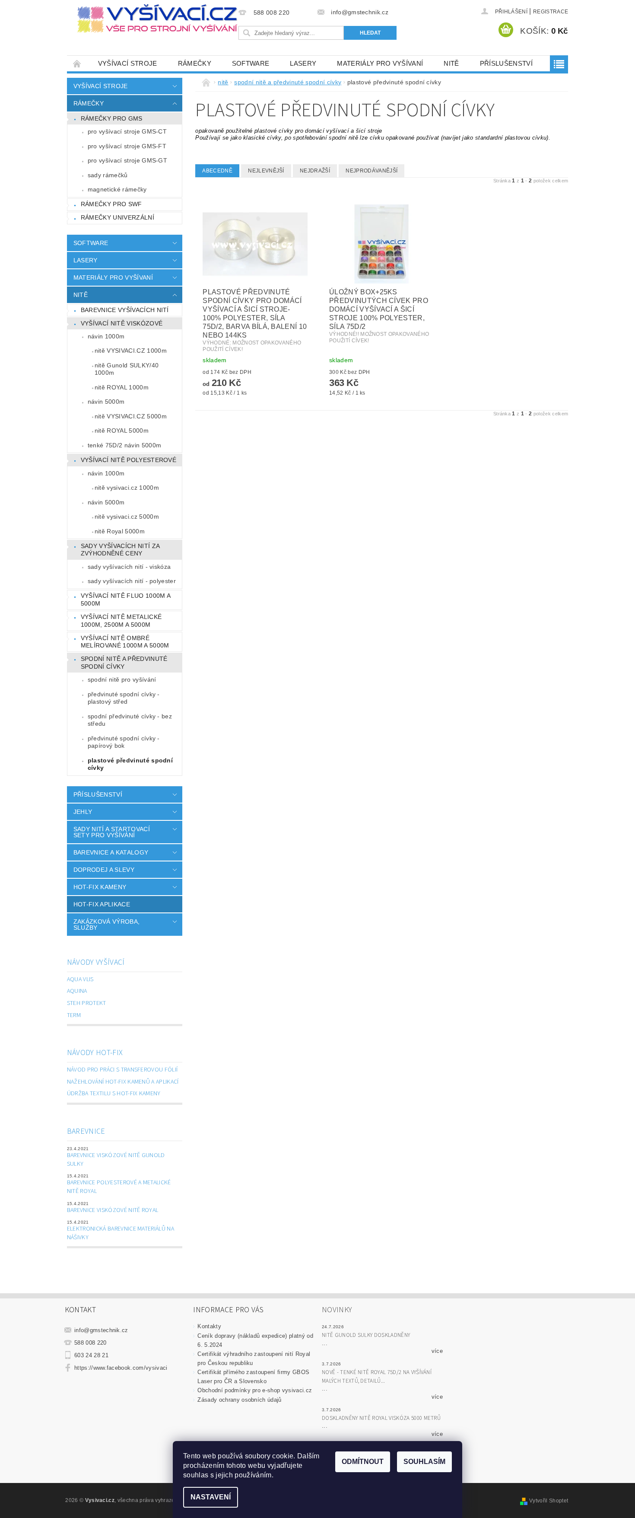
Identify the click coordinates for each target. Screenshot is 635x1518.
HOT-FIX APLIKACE (101, 904)
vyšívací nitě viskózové (121, 323)
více (437, 1351)
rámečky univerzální (117, 217)
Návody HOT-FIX (95, 1052)
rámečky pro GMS (112, 118)
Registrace (550, 12)
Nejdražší (315, 171)
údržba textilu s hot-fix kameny (114, 1093)
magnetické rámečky (117, 189)
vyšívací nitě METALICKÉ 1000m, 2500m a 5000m (121, 620)
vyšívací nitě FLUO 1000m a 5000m (126, 599)
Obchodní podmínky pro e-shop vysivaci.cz (254, 1390)
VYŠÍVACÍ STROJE (127, 63)
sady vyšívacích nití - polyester (132, 580)
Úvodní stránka (77, 63)
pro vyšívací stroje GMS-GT (127, 160)
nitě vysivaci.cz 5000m (127, 516)
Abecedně (217, 171)
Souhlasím (424, 1461)
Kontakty (209, 1326)
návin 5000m (106, 401)
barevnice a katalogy (110, 852)
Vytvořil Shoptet (548, 1501)
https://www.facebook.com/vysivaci (121, 1368)
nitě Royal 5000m (120, 531)
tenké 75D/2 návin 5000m (124, 445)
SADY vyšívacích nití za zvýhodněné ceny (120, 549)
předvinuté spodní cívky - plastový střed (124, 698)
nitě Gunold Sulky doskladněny (366, 1335)
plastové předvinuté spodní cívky (130, 764)
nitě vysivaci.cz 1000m (127, 487)
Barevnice (86, 1131)
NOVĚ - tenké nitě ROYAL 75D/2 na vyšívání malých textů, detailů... (377, 1376)
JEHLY (82, 811)
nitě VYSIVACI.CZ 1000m (131, 350)
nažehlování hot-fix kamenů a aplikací (123, 1082)
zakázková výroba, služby (106, 924)
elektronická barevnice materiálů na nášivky (120, 1233)
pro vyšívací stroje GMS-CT (127, 131)
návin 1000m (106, 336)
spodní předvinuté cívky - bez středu (130, 720)
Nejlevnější (266, 171)
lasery (303, 63)
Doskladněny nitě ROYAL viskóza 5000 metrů (381, 1418)
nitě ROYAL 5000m (122, 430)
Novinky (337, 1309)
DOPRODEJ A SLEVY (103, 869)
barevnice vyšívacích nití (125, 309)
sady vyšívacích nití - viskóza (129, 566)
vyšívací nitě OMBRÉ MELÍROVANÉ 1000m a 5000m (125, 642)
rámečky (194, 63)
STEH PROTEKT (86, 1003)
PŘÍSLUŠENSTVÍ (506, 63)
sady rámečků (108, 175)
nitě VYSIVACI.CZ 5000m (131, 416)
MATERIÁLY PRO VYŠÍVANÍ (380, 63)
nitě (451, 63)
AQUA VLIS (80, 979)
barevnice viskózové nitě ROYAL (113, 1210)
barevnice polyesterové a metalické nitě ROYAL (119, 1187)
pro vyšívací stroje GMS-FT (127, 146)
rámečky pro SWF (111, 204)
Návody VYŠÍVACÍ (96, 962)
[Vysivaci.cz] (157, 18)
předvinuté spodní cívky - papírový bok (124, 742)
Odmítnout (363, 1461)
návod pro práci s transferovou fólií (122, 1069)
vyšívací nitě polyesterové (128, 459)
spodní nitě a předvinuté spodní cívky (124, 662)
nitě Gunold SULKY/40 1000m (127, 369)
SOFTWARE (251, 63)
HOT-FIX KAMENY (99, 886)
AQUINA (77, 991)
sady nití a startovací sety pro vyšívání (111, 832)
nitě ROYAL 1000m (122, 387)
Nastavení (210, 1497)
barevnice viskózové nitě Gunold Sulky (116, 1159)
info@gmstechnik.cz (101, 1330)
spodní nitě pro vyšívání (122, 679)
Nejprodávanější (371, 171)
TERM (74, 1015)
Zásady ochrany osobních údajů (239, 1400)
